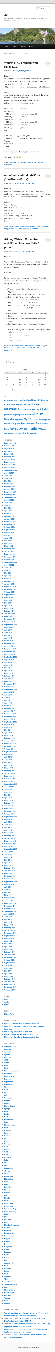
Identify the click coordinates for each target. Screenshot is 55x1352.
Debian (7, 1100)
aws (21, 400)
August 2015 (9, 754)
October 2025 (9, 446)
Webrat (13, 162)
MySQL (28, 419)
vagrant (33, 433)
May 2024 (8, 481)
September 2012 (10, 849)
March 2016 (8, 735)
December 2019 (10, 616)
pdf (49, 419)
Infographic (8, 1168)
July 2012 (8, 854)
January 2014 (9, 805)
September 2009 (10, 935)
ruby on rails (24, 226)
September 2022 (10, 529)
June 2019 (8, 632)
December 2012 (10, 841)
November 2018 (10, 651)
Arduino (7, 1057)
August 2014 (9, 787)
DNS (6, 1111)
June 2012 (8, 857)
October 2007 (9, 990)
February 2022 (9, 548)
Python (7, 1241)
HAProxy (7, 1157)
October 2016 (9, 719)
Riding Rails (9, 1014)
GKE (6, 1146)
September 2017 (10, 689)
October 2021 (9, 559)
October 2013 (9, 814)
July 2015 (8, 757)
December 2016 (10, 714)
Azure (6, 1062)
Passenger (43, 419)
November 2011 (10, 876)
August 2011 (9, 884)
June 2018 (8, 665)
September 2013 (10, 816)
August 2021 (9, 565)
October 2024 (9, 467)
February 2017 (9, 708)
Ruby (6, 1260)
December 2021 (10, 554)
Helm (6, 1160)
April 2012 (8, 862)
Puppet (7, 1238)
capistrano (35, 400)
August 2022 (9, 532)
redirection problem (30, 162)
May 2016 (8, 730)
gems (37, 409)
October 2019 (9, 622)
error (24, 409)
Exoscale (7, 1130)
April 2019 (8, 638)
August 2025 (9, 448)
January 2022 (9, 551)
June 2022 (8, 538)
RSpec (22, 345)
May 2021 (8, 573)
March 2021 (8, 578)
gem (33, 409)
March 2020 (8, 608)
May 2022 (8, 540)
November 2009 (10, 933)
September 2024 (10, 470)
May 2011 (8, 892)
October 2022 (9, 527)
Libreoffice (8, 1179)
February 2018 (9, 676)
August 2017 (9, 692)
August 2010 (9, 914)
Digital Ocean (9, 1106)
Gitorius (7, 1144)
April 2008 (8, 973)
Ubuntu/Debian (10, 1290)
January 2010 (9, 930)
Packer (7, 1214)
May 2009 (8, 943)
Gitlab (6, 1141)
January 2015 (9, 773)
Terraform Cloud (10, 1284)
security (45, 429)
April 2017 (8, 703)
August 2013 (9, 819)
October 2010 (9, 908)
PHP (6, 1222)
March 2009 (8, 949)
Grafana (7, 1154)
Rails (38, 423)
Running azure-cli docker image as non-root (21, 1023)
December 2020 (10, 586)
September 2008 (10, 962)
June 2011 (8, 889)
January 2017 (9, 711)
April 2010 (8, 922)
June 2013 (8, 824)
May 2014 (8, 795)
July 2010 (8, 916)
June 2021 (8, 570)
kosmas (28, 71)
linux (38, 413)
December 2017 (10, 681)
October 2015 (9, 749)
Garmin (7, 1135)
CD (5, 1087)
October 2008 (9, 960)
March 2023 (8, 513)
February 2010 (9, 927)
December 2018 (10, 649)
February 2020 (9, 611)
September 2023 (10, 497)
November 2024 (10, 464)
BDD (6, 348)
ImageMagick (17, 415)
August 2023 (9, 500)
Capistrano (8, 1081)
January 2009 (9, 954)
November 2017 (10, 684)
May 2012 (8, 860)
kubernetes (28, 414)
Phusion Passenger (12, 1225)
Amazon (7, 1049)
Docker (7, 1114)
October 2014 (9, 781)
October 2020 (9, 592)
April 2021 (8, 575)
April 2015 (8, 765)
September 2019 (10, 624)
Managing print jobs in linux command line (21, 1037)
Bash (6, 1065)
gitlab (46, 408)
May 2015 (8, 762)
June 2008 (8, 968)
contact (23, 46)
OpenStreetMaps (10, 1208)
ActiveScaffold (9, 400)
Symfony (7, 1276)
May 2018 (8, 668)
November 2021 (10, 557)
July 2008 (8, 965)
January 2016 (9, 741)
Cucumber (15, 226)
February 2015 (9, 770)
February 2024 (9, 486)
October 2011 (9, 879)
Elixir (20, 409)
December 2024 (10, 462)
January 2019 (9, 646)
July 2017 (8, 695)
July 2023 (8, 502)
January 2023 (9, 519)
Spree (6, 1271)
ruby (12, 428)
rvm (40, 428)
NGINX (36, 420)
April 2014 (8, 797)
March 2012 (8, 865)
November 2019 (10, 619)
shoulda (7, 1268)
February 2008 (9, 979)
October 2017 (9, 686)
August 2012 (9, 851)
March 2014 (8, 800)
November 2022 (10, 524)
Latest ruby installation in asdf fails (18, 1031)
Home (7, 46)
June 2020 (8, 600)
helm (10, 415)
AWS (6, 1060)
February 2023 (9, 516)
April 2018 (8, 670)
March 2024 (8, 483)
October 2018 (9, 654)
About (15, 46)
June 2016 (8, 727)
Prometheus (9, 1236)
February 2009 (9, 952)
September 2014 (10, 784)
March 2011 (8, 895)
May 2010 (8, 919)
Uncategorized (10, 1292)
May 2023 (8, 508)
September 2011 (10, 881)
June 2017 (8, 697)
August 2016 (9, 724)
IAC (5, 1163)
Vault (6, 1300)
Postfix (7, 1227)
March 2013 (8, 833)
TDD (6, 1279)
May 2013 (8, 827)
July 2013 (8, 822)
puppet (32, 423)
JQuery (7, 1171)
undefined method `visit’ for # (22, 177)
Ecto (6, 1122)
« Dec (13, 390)
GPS (6, 1152)
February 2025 (9, 456)
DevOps (26, 404)
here (20, 95)
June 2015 (8, 759)
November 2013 (10, 811)
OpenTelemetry (10, 1211)
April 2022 (8, 543)
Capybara (8, 1084)
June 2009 (8, 941)
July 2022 (8, 535)
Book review (9, 1076)
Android (7, 1052)
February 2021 (9, 581)
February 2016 (9, 738)
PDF (6, 1217)
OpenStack (8, 1206)
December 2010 (10, 903)
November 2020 (10, 589)
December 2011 (10, 873)
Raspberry (8, 1246)
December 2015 (10, 743)
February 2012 (9, 868)
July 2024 (8, 475)
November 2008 (10, 957)
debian (19, 404)
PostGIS (7, 1230)
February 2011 (9, 897)
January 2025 (9, 459)
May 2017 (8, 700)
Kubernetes (8, 1176)
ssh (5, 433)
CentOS (7, 1089)
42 (6, 15)
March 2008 (8, 976)
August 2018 (9, 659)
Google (7, 1149)
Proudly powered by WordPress (27, 1347)
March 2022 (8, 546)
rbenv (6, 1249)
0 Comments (48, 64)
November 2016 (10, 716)
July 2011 (8, 887)
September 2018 (10, 657)
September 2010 (10, 911)
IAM (5, 1165)
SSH (6, 1273)
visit (20, 228)
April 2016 (8, 732)
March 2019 (8, 640)
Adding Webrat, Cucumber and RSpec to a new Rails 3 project (22, 243)
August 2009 (9, 938)
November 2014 (10, 778)
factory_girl (8, 1133)
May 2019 (8, 635)
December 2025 (10, 443)
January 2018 (9, 678)
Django (7, 1108)
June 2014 (8, 792)
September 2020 (10, 594)
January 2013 (9, 838)
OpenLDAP (8, 1203)
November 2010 (10, 906)
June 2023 (8, 505)
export (29, 409)
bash (26, 400)
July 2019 (8, 630)
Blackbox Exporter (11, 1071)
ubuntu (25, 433)
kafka (6, 1173)
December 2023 (10, 492)
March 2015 (8, 768)
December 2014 (10, 776)
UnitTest (7, 1295)
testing (18, 433)
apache (16, 400)
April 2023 (8, 510)
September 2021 (10, 562)
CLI (5, 1095)
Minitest (7, 1190)
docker (35, 404)
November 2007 (10, 987)
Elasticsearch (9, 1125)
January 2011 (9, 900)
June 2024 (8, 478)
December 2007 (10, 984)
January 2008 (9, 981)
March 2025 (8, 454)
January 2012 (9, 870)
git (41, 408)
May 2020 (8, 603)
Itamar (6, 1329)
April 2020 (8, 605)
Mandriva (9, 419)
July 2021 (8, 567)
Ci (5, 1092)
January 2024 (9, 489)
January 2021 (9, 584)
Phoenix (7, 423)
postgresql (16, 423)
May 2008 (8, 971)
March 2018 (8, 673)
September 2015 (10, 751)
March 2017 (8, 705)
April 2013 (8, 830)
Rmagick (45, 423)
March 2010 (8, 925)
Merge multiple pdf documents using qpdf (21, 1034)
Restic (6, 1254)
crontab (45, 400)
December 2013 (10, 808)
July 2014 (8, 789)
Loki (6, 1184)
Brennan (7, 1079)
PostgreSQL (9, 1233)
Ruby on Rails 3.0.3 (11, 228)
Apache (7, 1054)
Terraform (12, 433)
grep (6, 415)
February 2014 (9, 803)
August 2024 (9, 473)
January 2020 (9, 613)
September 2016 (10, 722)
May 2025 (8, 451)
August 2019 (9, 627)
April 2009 (8, 946)
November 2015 (10, 746)
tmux (6, 1287)
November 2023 (10, 494)
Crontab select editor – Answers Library (20, 1313)
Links (31, 46)
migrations (19, 419)
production (26, 424)
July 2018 (8, 662)
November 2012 (10, 843)
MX (5, 1195)
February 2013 (9, 835)
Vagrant (7, 1298)
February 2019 (9, 643)
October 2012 (9, 846)
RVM (6, 1265)
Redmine (7, 1252)
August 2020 (9, 597)
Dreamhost (11, 408)
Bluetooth (8, 1073)
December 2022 (10, 521)
